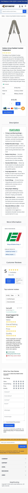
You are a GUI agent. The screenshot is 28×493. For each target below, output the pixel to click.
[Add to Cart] (18, 103)
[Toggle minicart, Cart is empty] (22, 6)
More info (11, 275)
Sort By (7, 295)
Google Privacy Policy (8, 430)
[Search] (24, 11)
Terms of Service (20, 430)
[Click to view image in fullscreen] (14, 32)
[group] (6, 53)
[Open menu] (25, 6)
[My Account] (19, 6)
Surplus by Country (10, 251)
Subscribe (22, 446)
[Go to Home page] (8, 6)
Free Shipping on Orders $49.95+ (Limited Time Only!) (14, 1)
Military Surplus (9, 254)
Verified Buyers (11, 299)
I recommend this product (13, 422)
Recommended (11, 302)
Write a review (9, 281)
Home (3, 16)
